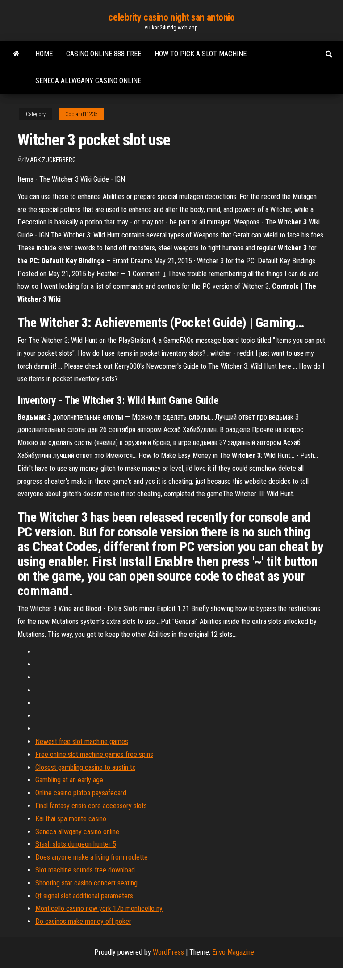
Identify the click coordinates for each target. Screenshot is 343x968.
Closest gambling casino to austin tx (85, 767)
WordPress (168, 952)
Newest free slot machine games (81, 741)
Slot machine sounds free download (85, 870)
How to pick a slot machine (201, 54)
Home (44, 54)
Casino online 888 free (103, 54)
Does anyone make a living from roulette (91, 857)
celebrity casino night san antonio (171, 17)
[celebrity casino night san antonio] (16, 54)
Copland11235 (81, 114)
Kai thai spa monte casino (70, 818)
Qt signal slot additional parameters (84, 896)
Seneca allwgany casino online (88, 80)
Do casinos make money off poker (83, 921)
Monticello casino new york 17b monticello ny (99, 908)
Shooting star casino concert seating (86, 883)
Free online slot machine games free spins (94, 754)
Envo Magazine (233, 952)
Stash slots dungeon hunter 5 (75, 844)
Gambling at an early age (69, 780)
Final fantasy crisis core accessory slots (91, 806)
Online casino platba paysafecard (80, 793)
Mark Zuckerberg (50, 159)
